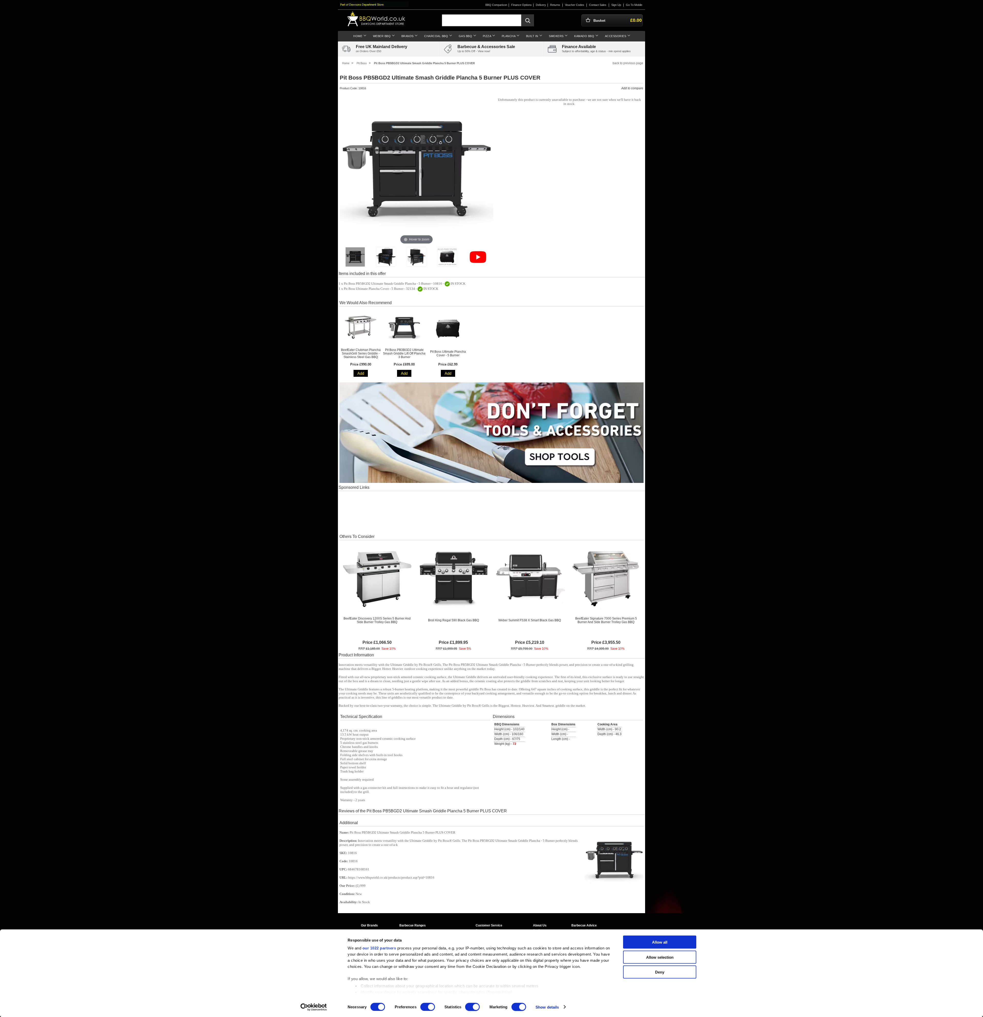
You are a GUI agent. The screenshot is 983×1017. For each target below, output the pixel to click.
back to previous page (628, 63)
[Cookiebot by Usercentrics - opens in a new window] (313, 1007)
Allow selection (660, 957)
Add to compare (632, 88)
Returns (555, 4)
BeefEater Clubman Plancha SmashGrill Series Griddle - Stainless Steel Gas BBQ (361, 353)
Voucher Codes (574, 4)
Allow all (659, 942)
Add (360, 373)
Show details (547, 1007)
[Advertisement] (491, 512)
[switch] (427, 1007)
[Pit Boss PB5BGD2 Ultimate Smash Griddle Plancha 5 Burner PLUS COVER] (355, 257)
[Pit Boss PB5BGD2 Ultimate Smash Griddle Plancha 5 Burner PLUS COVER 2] (386, 257)
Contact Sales (597, 4)
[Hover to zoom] (416, 168)
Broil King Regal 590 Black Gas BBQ (453, 620)
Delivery (541, 4)
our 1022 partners (379, 948)
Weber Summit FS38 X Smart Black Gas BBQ (529, 620)
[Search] (527, 20)
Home (345, 63)
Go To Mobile (634, 4)
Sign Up (616, 4)
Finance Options (521, 4)
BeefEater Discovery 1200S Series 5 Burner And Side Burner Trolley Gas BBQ (377, 620)
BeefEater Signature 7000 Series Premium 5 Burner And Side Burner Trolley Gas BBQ (606, 620)
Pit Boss (362, 63)
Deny (659, 972)
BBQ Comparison (496, 4)
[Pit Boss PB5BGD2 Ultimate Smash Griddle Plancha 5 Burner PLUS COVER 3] (416, 257)
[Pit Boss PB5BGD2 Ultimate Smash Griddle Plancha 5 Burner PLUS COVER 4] (447, 257)
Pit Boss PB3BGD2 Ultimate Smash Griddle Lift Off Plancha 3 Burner (404, 353)
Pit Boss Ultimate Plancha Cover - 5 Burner (448, 353)
